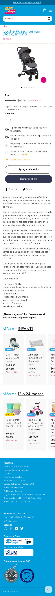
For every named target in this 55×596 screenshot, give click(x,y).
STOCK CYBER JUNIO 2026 (16, 466)
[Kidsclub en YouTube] (16, 528)
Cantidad (10, 113)
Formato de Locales (13, 477)
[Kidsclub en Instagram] (5, 528)
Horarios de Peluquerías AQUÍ (27, 2)
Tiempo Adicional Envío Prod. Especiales (22, 498)
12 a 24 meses (31, 394)
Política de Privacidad (14, 487)
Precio (8, 95)
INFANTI (7, 39)
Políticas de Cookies (13, 491)
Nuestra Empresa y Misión (16, 470)
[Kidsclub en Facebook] (11, 528)
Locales (7, 473)
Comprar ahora (28, 179)
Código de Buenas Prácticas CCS (19, 484)
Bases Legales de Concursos (17, 501)
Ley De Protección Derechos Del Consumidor (24, 494)
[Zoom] (43, 80)
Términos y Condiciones (15, 480)
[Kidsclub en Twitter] (22, 528)
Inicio (5, 26)
